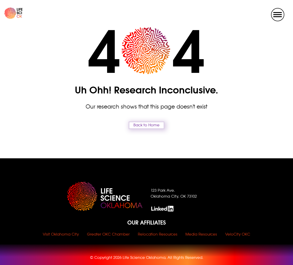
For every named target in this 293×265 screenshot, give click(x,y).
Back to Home (146, 125)
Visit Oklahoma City (61, 234)
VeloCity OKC (237, 234)
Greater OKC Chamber (108, 234)
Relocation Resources (157, 234)
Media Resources (201, 234)
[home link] (9, 17)
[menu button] (277, 14)
